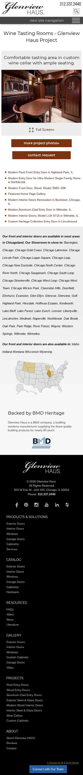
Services (11, 549)
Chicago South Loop (60, 273)
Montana (18, 351)
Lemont (56, 311)
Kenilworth (66, 303)
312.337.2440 (70, 4)
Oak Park (8, 326)
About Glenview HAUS (20, 738)
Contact (11, 748)
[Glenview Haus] (16, 504)
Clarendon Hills (51, 288)
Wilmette (20, 333)
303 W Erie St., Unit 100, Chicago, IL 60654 (41, 489)
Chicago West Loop (44, 280)
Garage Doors (15, 539)
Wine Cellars (14, 715)
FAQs (9, 609)
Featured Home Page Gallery (27, 193)
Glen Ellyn (37, 295)
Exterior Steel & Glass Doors (24, 700)
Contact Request (41, 155)
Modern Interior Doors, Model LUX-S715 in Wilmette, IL (43, 215)
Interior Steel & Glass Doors (24, 710)
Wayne (55, 326)
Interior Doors (15, 528)
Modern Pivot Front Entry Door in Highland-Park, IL (40, 172)
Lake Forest (25, 311)
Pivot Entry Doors (17, 684)
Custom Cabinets (17, 657)
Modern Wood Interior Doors (24, 705)
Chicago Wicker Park (25, 288)
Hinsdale (28, 303)
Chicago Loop (61, 257)
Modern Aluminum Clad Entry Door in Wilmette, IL (39, 209)
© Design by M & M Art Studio (63, 762)
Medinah (25, 318)
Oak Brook (71, 318)
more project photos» (41, 143)
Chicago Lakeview (55, 250)
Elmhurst (8, 295)
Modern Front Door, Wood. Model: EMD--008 (37, 188)
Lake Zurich (42, 311)
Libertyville (70, 311)
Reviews (11, 743)
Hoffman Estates (47, 303)
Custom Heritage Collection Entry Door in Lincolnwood (42, 221)
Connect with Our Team (48, 769)
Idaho (75, 344)
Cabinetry (12, 544)
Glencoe (50, 295)
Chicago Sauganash (32, 273)
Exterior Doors (15, 523)
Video (10, 614)
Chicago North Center (48, 265)
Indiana (7, 351)
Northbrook (54, 318)
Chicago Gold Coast (28, 250)
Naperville (39, 318)
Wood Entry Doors (18, 690)
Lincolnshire (10, 318)
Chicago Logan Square (35, 257)
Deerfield (68, 288)
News (9, 619)
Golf (74, 295)
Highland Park (11, 303)
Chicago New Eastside (17, 265)
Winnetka (33, 333)
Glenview (64, 295)
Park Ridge (24, 326)
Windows (12, 533)
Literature (12, 624)
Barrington (71, 242)
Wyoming (45, 351)
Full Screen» (45, 129)
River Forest (41, 326)
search (76, 11)
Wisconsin (32, 351)
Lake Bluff (9, 311)
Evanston (22, 295)
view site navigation (47, 20)
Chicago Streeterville (16, 280)
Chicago (7, 250)
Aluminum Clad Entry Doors (24, 695)
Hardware (12, 592)
